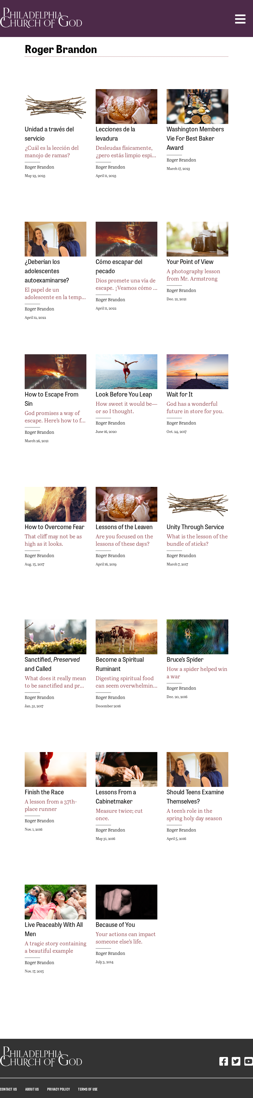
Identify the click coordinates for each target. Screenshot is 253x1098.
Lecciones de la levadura (115, 133)
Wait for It (180, 393)
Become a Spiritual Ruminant (120, 663)
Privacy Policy (58, 1089)
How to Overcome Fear (54, 526)
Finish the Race (44, 791)
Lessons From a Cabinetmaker (116, 796)
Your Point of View (190, 261)
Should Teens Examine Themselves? (195, 796)
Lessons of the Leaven (124, 526)
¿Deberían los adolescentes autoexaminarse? (47, 270)
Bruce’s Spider (185, 659)
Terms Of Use (87, 1089)
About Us (32, 1089)
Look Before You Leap (124, 393)
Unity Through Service (195, 526)
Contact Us (8, 1089)
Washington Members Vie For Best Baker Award (195, 138)
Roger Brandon (39, 167)
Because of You (115, 924)
